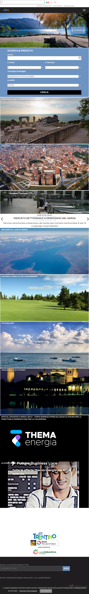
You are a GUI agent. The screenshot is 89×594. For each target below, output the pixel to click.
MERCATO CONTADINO (44, 218)
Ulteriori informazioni (28, 591)
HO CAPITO (46, 591)
